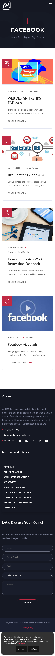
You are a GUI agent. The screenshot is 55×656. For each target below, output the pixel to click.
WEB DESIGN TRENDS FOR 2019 (24, 100)
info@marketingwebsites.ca (17, 435)
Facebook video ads (23, 344)
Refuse (33, 649)
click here (20, 644)
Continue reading (17, 121)
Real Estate (29, 168)
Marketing (26, 252)
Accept (21, 649)
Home (12, 37)
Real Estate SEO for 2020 (26, 175)
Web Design (33, 91)
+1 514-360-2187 (11, 430)
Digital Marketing (15, 252)
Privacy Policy (27, 628)
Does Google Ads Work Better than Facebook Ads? (25, 261)
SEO (36, 168)
